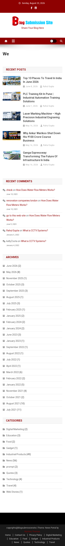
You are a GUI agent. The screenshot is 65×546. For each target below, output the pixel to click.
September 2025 (15, 290)
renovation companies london (22, 200)
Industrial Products (16, 454)
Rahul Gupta (48, 86)
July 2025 (11, 303)
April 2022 (11, 366)
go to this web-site (16, 215)
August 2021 (13, 403)
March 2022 (12, 372)
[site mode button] (53, 41)
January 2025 (13, 315)
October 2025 (13, 284)
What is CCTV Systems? (35, 230)
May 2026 (11, 272)
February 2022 (14, 378)
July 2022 (11, 359)
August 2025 (13, 297)
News (9, 460)
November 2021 (14, 391)
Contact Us (20, 535)
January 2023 (13, 341)
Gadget (10, 448)
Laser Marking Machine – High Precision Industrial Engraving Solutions (41, 117)
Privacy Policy (35, 535)
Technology (12, 479)
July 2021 (11, 409)
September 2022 (15, 347)
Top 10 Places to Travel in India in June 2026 (42, 80)
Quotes (10, 473)
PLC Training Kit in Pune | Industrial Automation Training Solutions (41, 97)
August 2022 (13, 353)
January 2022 (13, 384)
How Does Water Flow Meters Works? (35, 190)
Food (9, 441)
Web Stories (12, 491)
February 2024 (14, 322)
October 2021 (13, 397)
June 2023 (12, 334)
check (9, 190)
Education (11, 435)
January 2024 (13, 328)
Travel (9, 485)
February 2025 (14, 309)
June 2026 (12, 266)
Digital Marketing (15, 429)
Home (8, 535)
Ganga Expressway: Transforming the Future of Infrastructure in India (40, 156)
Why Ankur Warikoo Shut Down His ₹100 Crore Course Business (41, 137)
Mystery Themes (32, 531)
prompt (10, 466)
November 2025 (14, 278)
